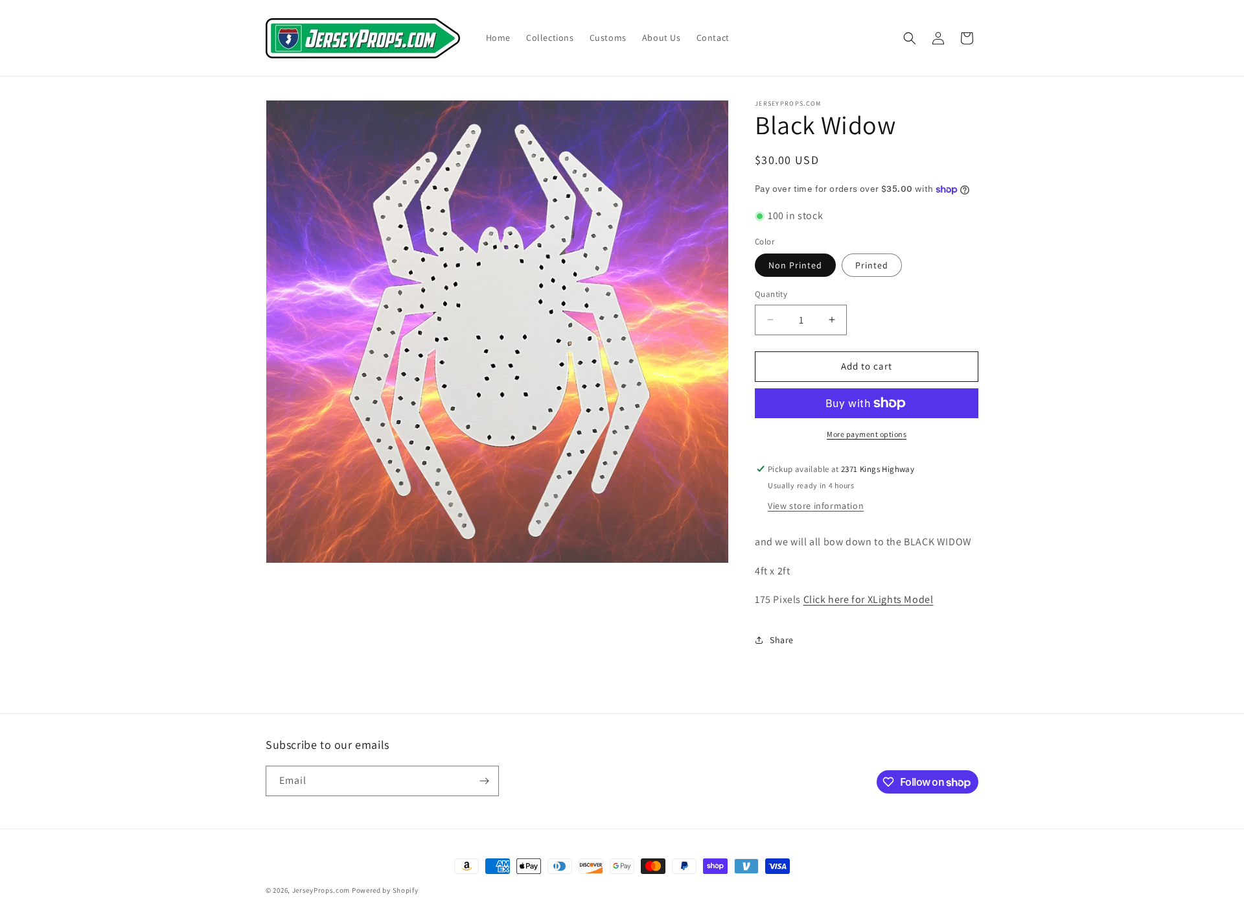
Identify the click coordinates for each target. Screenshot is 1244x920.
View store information (816, 506)
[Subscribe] (484, 781)
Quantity (771, 294)
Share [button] (782, 640)
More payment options (866, 434)
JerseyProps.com (321, 890)
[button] (909, 38)
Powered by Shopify (385, 890)
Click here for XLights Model (868, 599)
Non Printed (795, 265)
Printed (871, 265)
